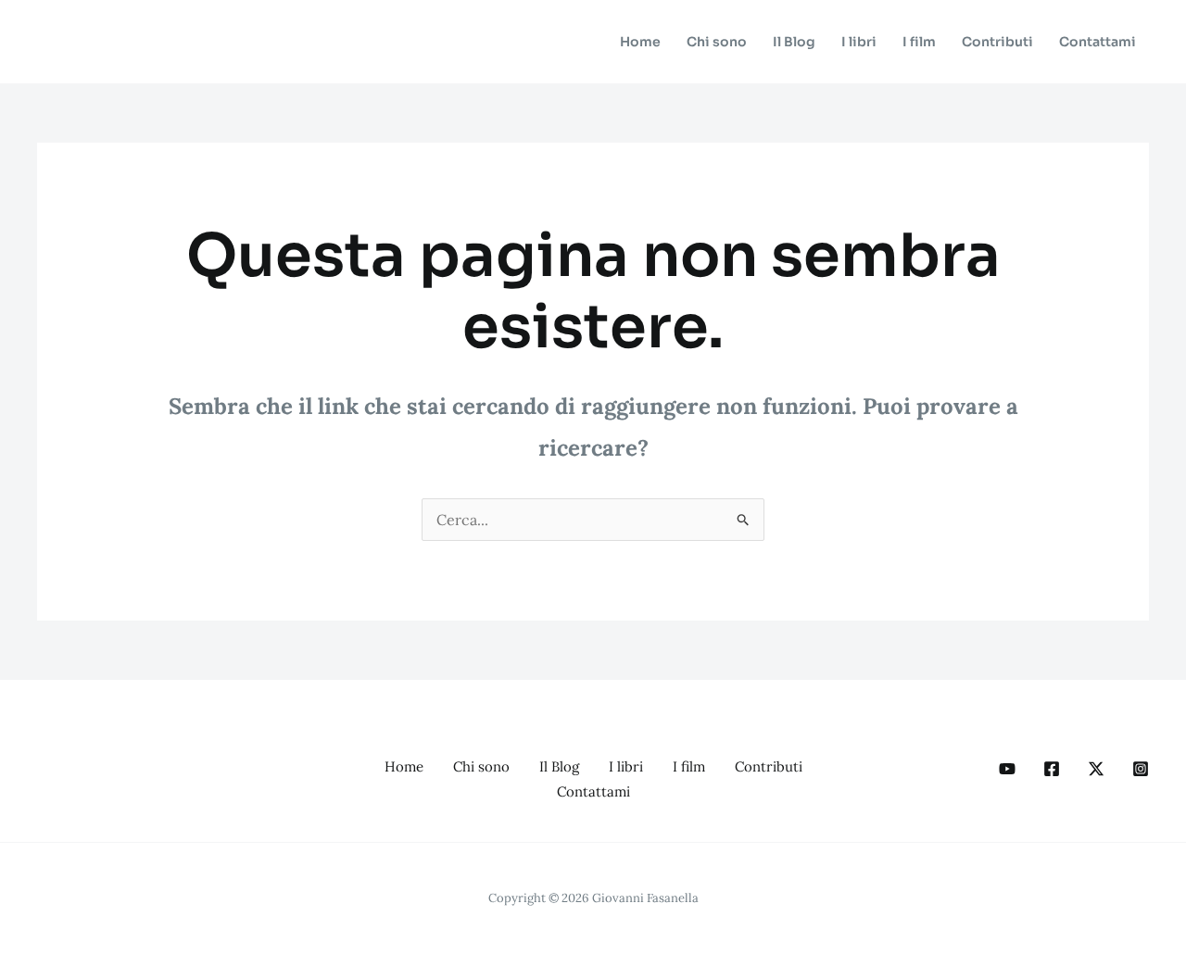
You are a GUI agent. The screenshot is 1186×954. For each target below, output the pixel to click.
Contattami (1097, 41)
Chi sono (717, 41)
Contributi (997, 41)
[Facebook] (1051, 768)
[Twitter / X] (1096, 768)
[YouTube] (1007, 768)
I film (919, 41)
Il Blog (794, 41)
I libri (859, 41)
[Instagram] (1140, 768)
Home (640, 41)
